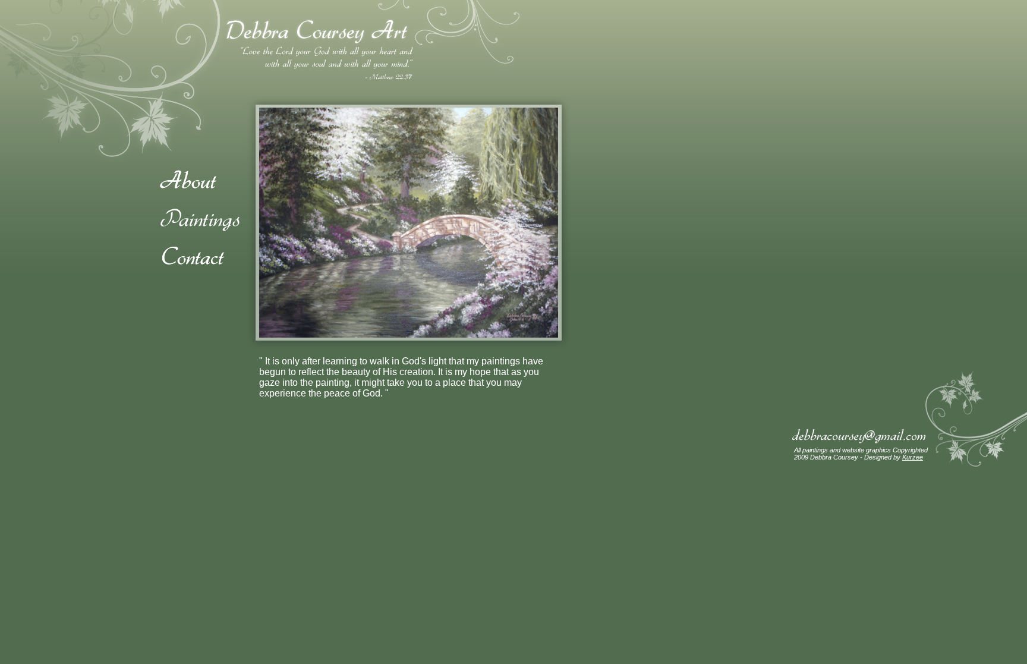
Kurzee (912, 457)
